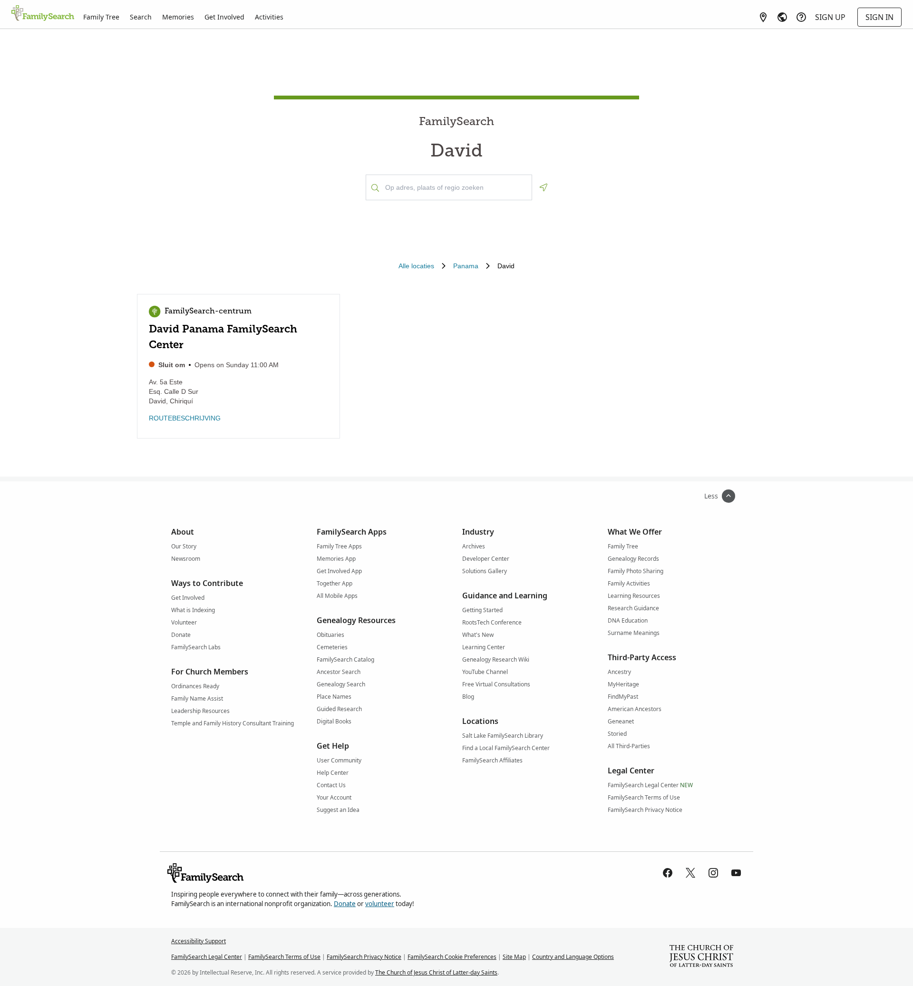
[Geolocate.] (543, 187)
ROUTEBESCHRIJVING (185, 418)
